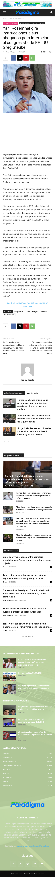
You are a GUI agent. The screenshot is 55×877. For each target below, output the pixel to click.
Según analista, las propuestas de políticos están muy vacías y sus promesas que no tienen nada (13, 348)
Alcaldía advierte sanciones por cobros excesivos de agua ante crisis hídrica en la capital (33, 537)
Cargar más (26, 636)
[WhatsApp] (32, 58)
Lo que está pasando (16, 18)
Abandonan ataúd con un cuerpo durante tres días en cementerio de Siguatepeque (34, 418)
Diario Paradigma (32, 312)
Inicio (5, 18)
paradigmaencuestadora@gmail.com (33, 846)
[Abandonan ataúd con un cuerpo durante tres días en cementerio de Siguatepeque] (9, 418)
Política (41, 23)
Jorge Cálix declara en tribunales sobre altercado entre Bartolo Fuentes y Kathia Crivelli (34, 431)
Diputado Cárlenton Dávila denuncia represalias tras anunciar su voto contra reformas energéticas (27, 479)
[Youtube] (42, 864)
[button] (4, 12)
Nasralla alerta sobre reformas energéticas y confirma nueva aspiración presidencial (32, 662)
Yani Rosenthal (9, 315)
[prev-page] (4, 441)
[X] (20, 58)
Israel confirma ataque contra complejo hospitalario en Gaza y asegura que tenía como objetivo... (27, 560)
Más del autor (32, 393)
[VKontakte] (34, 864)
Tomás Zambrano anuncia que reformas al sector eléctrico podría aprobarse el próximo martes (33, 495)
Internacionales (25, 23)
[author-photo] (27, 376)
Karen (5, 567)
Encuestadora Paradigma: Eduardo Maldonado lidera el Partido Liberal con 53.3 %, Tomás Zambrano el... (26, 593)
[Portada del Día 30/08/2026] (9, 676)
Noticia (34, 23)
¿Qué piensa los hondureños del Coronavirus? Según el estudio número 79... (35, 734)
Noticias (44, 312)
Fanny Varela (10, 52)
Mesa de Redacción (12, 486)
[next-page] (8, 441)
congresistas (18, 312)
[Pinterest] (26, 58)
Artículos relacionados (13, 393)
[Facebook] (13, 58)
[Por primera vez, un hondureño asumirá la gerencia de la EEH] (9, 722)
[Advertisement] (27, 133)
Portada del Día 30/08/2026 (30, 673)
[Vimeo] (27, 864)
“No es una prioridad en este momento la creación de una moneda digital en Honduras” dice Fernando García (40, 348)
